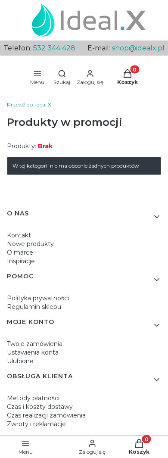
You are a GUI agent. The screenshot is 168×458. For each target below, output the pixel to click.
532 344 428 (54, 48)
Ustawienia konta (33, 352)
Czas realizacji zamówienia (46, 415)
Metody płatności (33, 398)
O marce (20, 252)
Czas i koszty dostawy (40, 407)
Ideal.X (29, 104)
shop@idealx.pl (138, 48)
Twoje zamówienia (34, 344)
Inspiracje (21, 261)
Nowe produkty (30, 244)
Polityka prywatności (38, 298)
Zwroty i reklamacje (36, 424)
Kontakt (19, 235)
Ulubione (20, 361)
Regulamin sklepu (34, 307)
